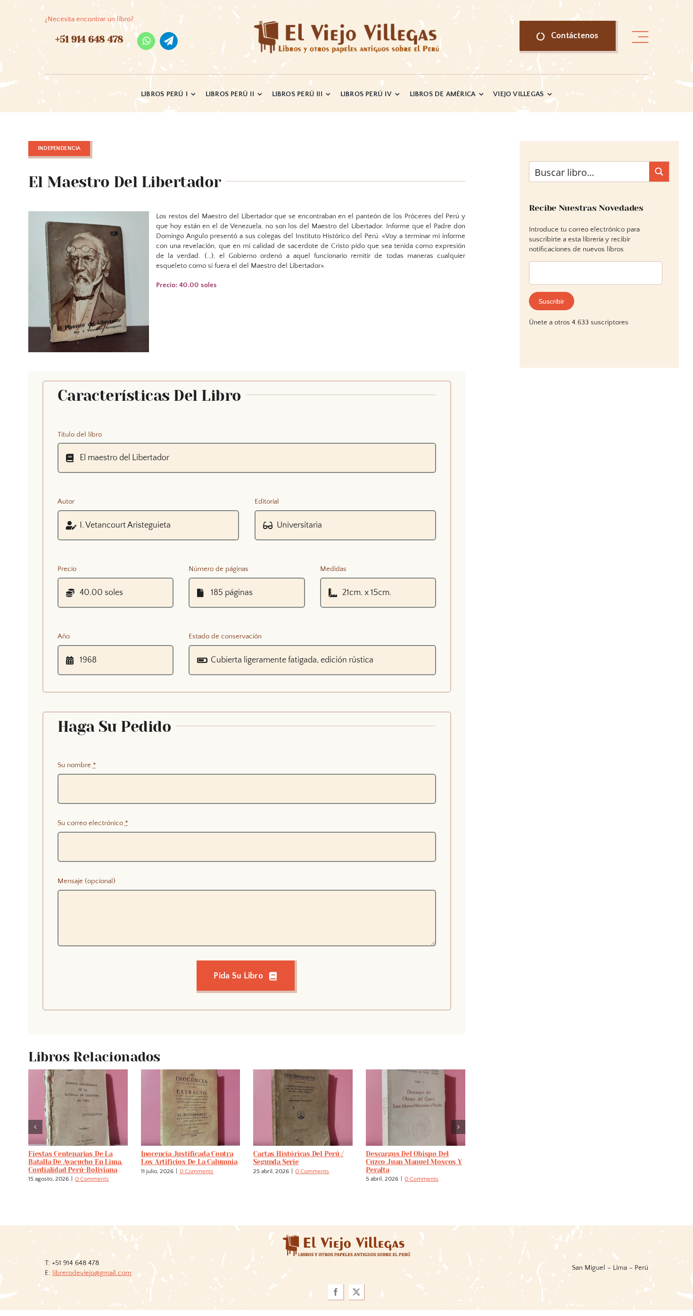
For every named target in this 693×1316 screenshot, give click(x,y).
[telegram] (169, 41)
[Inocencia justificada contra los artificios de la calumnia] (190, 1073)
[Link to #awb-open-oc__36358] (640, 37)
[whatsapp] (146, 41)
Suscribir (551, 301)
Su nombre (77, 765)
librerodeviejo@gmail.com (92, 1273)
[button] (35, 1127)
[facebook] (336, 1292)
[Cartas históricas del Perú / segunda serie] (303, 1073)
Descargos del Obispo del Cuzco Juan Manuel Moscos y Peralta (414, 1162)
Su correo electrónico (93, 823)
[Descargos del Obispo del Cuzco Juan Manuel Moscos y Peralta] (415, 1073)
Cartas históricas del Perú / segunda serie (298, 1158)
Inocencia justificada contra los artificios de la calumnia (189, 1158)
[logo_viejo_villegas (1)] (346, 24)
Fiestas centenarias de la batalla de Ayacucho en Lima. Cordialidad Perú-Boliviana (75, 1162)
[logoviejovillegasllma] (346, 1238)
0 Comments (92, 1178)
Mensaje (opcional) (87, 881)
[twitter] (357, 1292)
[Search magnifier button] (659, 172)
